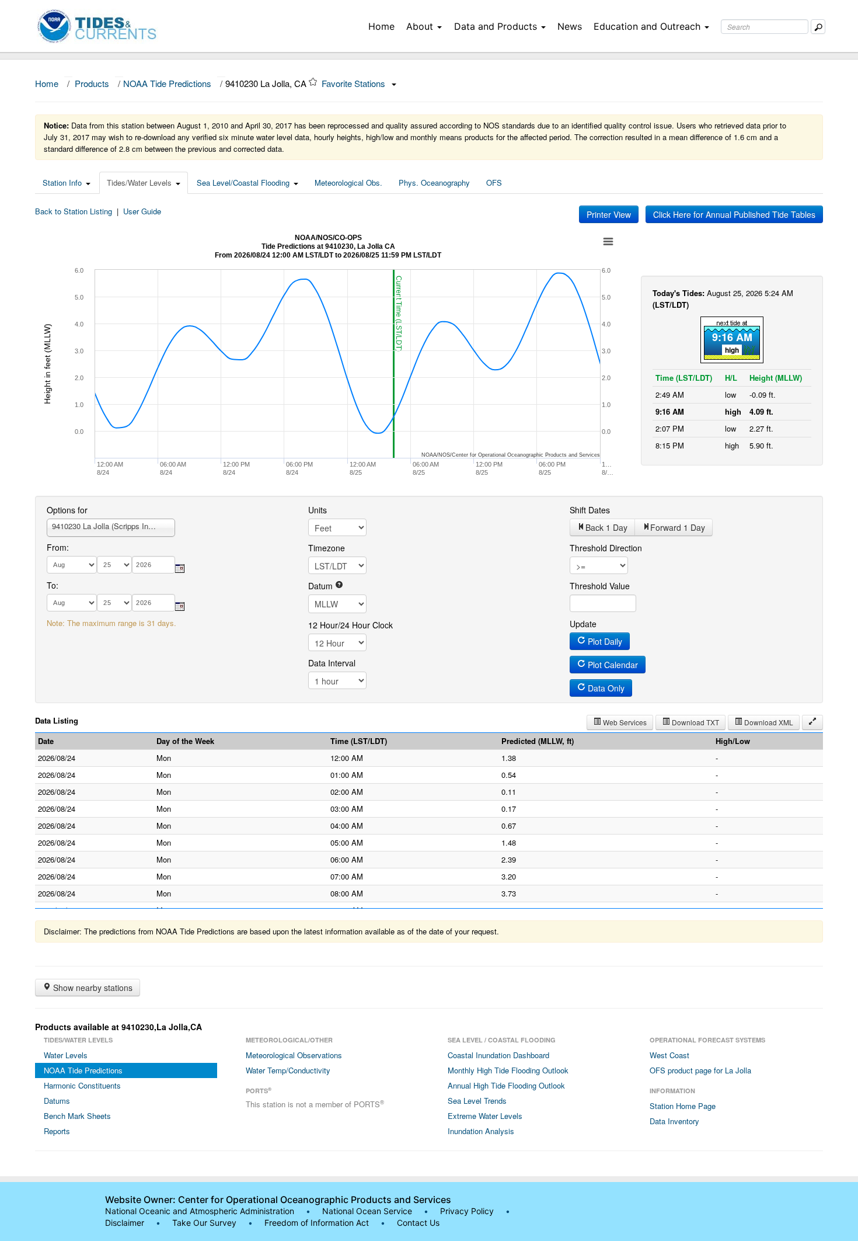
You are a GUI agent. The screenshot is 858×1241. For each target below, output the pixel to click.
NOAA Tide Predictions (167, 83)
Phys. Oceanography (434, 182)
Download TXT (694, 722)
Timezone (326, 548)
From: (58, 547)
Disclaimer (124, 1223)
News (569, 26)
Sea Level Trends (477, 1100)
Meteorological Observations (294, 1055)
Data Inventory (674, 1121)
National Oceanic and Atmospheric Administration (199, 1211)
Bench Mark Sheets (77, 1115)
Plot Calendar (611, 664)
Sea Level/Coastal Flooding (243, 182)
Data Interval (331, 663)
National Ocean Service (367, 1211)
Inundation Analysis (481, 1130)
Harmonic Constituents (82, 1085)
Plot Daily (603, 641)
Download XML (767, 722)
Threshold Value (600, 586)
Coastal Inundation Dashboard (498, 1055)
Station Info (62, 182)
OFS (494, 182)
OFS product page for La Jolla (700, 1070)
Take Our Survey (205, 1223)
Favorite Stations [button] (355, 83)
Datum (321, 586)
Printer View (609, 214)
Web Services (624, 722)
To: (52, 585)
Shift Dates (590, 510)
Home (381, 26)
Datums (57, 1100)
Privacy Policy (467, 1211)
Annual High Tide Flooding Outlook (506, 1085)
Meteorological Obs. (348, 182)
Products (92, 83)
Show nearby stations (91, 987)
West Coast (669, 1055)
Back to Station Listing (73, 211)
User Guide (142, 211)
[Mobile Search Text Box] (818, 26)
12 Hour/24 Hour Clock (350, 625)
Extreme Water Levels (485, 1115)
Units (317, 510)
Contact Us (418, 1223)
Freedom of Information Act (316, 1223)
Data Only (605, 688)
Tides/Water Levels (139, 182)
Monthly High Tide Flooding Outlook (508, 1070)
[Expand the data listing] (812, 722)
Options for (67, 510)
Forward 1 (677, 527)
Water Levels (66, 1055)
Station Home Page (683, 1105)
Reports (57, 1130)
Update (583, 624)
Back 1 (606, 527)
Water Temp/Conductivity (288, 1070)
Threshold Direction (606, 548)
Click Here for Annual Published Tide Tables (734, 214)
